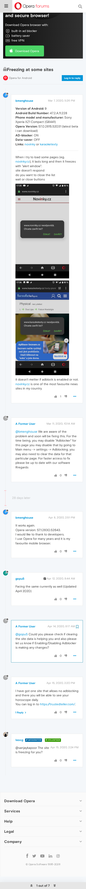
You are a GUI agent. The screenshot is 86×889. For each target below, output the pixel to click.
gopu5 (19, 578)
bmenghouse (24, 100)
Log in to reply (72, 78)
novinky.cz (22, 161)
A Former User (25, 423)
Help (8, 821)
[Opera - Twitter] (34, 855)
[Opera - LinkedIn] (50, 855)
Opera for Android (20, 78)
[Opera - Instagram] (58, 855)
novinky (30, 144)
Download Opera (27, 51)
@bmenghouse (26, 431)
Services (12, 811)
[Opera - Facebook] (27, 855)
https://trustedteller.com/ (57, 704)
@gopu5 (21, 634)
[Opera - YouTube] (42, 855)
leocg (19, 740)
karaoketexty (49, 144)
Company (13, 841)
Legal (9, 831)
